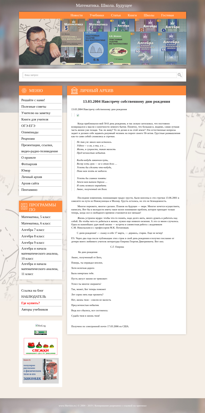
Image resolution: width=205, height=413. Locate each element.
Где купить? (30, 303)
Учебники (97, 15)
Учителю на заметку (35, 113)
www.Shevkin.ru (67, 405)
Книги (132, 15)
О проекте (28, 157)
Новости (77, 15)
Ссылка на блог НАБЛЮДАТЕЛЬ (33, 293)
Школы (149, 15)
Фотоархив (29, 164)
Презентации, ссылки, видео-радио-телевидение (39, 148)
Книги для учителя (34, 119)
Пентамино (29, 189)
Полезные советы (33, 106)
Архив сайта (30, 183)
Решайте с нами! (33, 100)
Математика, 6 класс (36, 223)
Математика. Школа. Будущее (104, 5)
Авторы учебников (34, 309)
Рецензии (28, 138)
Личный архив (31, 177)
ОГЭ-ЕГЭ (28, 126)
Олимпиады (29, 132)
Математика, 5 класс (36, 217)
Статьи (116, 15)
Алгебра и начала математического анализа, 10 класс (39, 253)
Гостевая (167, 15)
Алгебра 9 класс (32, 242)
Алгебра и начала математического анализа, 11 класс (39, 269)
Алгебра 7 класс (32, 230)
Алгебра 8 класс (32, 236)
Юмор (25, 170)
